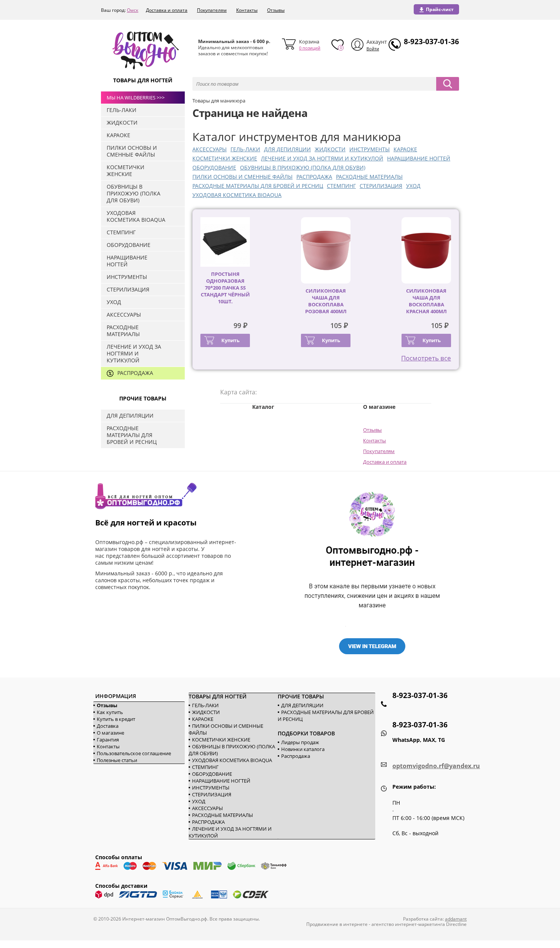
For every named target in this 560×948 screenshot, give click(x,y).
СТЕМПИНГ (341, 185)
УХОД (413, 185)
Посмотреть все (426, 358)
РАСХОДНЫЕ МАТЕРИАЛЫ (369, 176)
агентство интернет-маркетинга (408, 924)
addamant (456, 919)
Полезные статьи (117, 760)
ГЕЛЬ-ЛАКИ (245, 149)
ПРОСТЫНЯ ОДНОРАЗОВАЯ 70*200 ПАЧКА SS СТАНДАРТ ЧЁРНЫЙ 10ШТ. (225, 288)
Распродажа (295, 756)
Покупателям (212, 10)
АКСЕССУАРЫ (209, 149)
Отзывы (276, 10)
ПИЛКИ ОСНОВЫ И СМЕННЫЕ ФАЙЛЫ (242, 176)
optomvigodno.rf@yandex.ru (436, 766)
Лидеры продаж (300, 742)
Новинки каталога (303, 749)
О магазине (110, 732)
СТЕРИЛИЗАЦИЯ (381, 185)
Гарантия (108, 739)
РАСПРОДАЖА (314, 176)
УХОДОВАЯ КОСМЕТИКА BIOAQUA (237, 195)
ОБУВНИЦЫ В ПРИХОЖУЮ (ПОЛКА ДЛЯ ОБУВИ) (302, 167)
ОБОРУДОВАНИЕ (214, 167)
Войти (372, 48)
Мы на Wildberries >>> (136, 97)
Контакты (247, 10)
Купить (230, 340)
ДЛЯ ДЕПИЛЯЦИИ (287, 149)
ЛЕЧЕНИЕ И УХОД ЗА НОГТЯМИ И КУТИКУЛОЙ (322, 158)
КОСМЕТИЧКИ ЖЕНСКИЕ (224, 158)
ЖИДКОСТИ (330, 149)
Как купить (110, 712)
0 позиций (309, 48)
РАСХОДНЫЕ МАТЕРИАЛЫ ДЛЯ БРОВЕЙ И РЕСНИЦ (257, 185)
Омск (132, 10)
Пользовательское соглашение (134, 753)
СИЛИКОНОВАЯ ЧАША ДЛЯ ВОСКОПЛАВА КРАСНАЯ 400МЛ (426, 301)
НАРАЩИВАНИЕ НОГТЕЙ (418, 158)
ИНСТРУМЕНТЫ (369, 149)
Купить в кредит (116, 719)
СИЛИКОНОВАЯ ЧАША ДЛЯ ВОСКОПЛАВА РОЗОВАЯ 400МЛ (326, 301)
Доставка (107, 725)
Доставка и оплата (166, 10)
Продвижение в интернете (337, 924)
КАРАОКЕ (405, 149)
